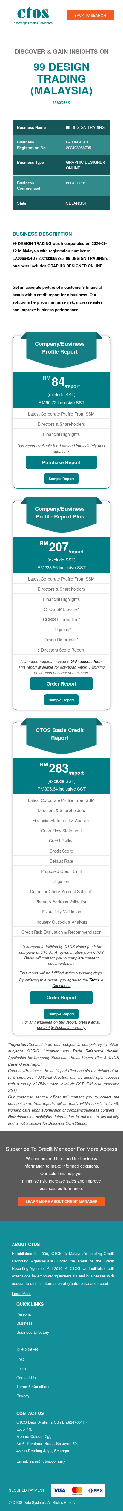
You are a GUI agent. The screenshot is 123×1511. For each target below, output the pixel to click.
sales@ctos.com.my (47, 1461)
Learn (21, 1368)
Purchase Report (61, 462)
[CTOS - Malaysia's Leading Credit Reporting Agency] (35, 14)
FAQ (20, 1359)
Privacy (23, 1396)
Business (24, 1323)
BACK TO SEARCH (90, 15)
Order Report (61, 683)
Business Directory (32, 1332)
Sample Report (61, 478)
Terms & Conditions (33, 1386)
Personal (24, 1314)
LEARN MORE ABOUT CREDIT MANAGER (62, 1201)
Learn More (21, 1293)
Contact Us (26, 1377)
